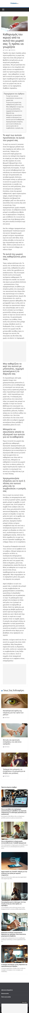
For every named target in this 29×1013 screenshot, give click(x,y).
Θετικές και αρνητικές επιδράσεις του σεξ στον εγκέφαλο (12, 742)
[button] (3, 10)
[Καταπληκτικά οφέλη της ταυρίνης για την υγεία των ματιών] (14, 695)
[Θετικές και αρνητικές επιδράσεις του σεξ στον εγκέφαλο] (14, 724)
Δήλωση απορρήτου (7, 990)
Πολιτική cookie (6, 997)
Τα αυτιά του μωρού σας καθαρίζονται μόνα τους (13, 103)
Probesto (6, 50)
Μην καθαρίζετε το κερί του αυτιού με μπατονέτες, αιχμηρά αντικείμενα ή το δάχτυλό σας (15, 110)
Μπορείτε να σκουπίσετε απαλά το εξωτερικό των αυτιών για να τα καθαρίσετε (15, 117)
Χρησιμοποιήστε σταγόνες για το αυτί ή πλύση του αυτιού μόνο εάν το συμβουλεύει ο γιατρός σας (14, 125)
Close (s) (24, 1002)
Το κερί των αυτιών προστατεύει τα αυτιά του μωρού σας (14, 98)
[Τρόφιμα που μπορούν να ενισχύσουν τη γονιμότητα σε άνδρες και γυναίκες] (14, 754)
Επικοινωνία (5, 993)
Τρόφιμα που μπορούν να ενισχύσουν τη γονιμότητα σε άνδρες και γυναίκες (14, 771)
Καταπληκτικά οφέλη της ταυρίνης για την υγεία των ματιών (13, 713)
